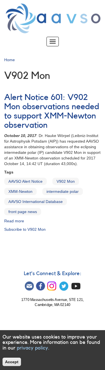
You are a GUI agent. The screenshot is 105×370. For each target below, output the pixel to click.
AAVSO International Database (35, 201)
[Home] (52, 18)
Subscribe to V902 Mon (25, 229)
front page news (22, 211)
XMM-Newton (20, 191)
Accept (11, 362)
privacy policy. (33, 347)
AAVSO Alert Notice (25, 181)
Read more (14, 221)
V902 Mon (66, 181)
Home (9, 60)
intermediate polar (62, 191)
